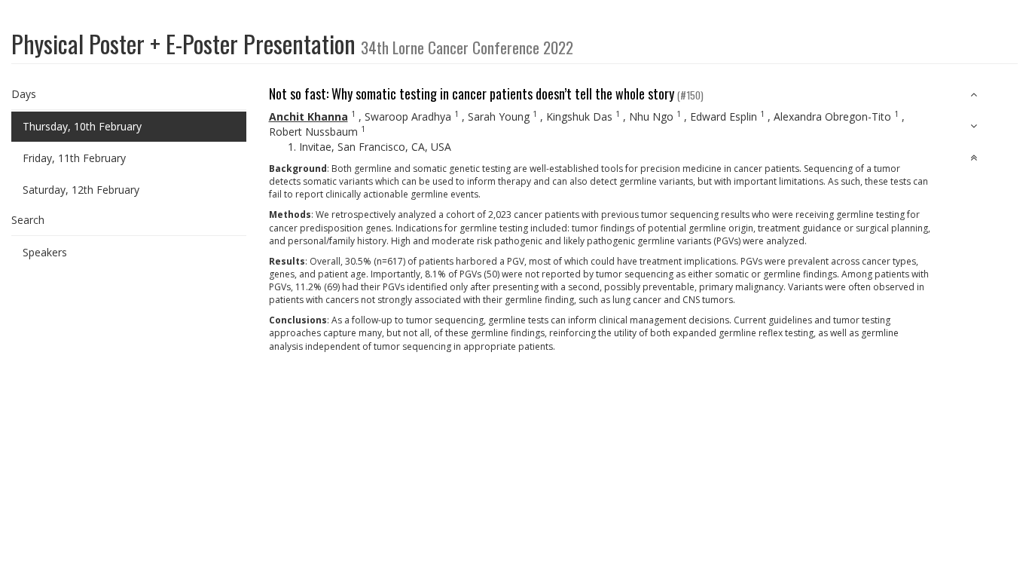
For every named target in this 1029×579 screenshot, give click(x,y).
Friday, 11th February (74, 158)
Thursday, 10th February (82, 126)
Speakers (45, 252)
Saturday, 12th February (81, 189)
